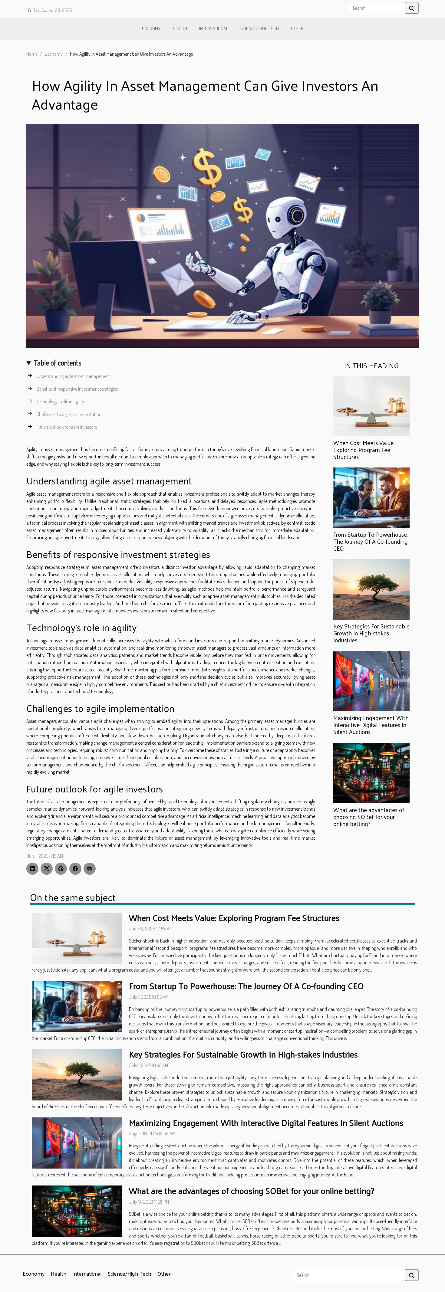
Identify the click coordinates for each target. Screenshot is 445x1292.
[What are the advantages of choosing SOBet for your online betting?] (371, 772)
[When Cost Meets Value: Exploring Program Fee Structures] (371, 405)
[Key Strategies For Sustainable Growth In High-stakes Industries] (371, 589)
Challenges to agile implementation (69, 414)
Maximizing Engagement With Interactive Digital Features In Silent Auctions (371, 725)
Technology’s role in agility (60, 401)
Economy (151, 28)
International (213, 28)
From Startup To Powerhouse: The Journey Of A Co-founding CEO (370, 541)
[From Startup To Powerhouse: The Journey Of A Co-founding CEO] (371, 497)
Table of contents (57, 362)
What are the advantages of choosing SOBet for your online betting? (368, 817)
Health (180, 28)
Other (297, 28)
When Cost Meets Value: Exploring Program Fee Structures (363, 450)
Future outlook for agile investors (67, 427)
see (285, 596)
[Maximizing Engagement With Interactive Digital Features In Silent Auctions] (371, 680)
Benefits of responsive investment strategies (77, 389)
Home (32, 54)
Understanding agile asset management (73, 376)
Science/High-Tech (259, 28)
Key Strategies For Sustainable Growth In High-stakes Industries (371, 633)
